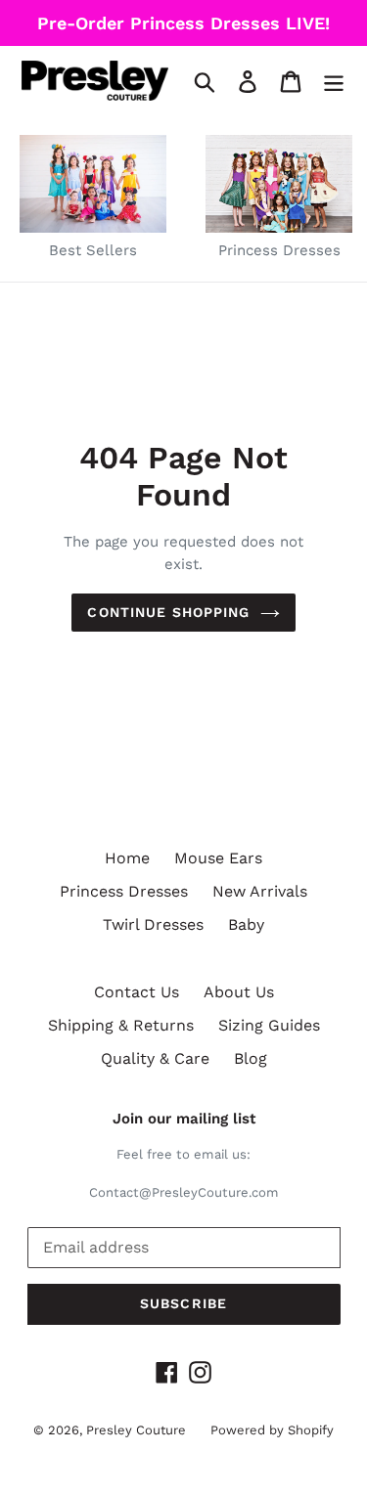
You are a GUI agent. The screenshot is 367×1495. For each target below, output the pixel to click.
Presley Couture (136, 1430)
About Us (239, 992)
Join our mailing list (184, 1118)
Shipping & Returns (121, 1025)
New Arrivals (259, 891)
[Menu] (333, 81)
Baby (246, 924)
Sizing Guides (269, 1025)
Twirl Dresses (153, 924)
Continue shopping (168, 612)
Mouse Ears (218, 858)
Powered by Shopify (272, 1430)
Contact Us (136, 992)
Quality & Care (155, 1058)
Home (127, 858)
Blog (250, 1058)
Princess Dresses (124, 891)
